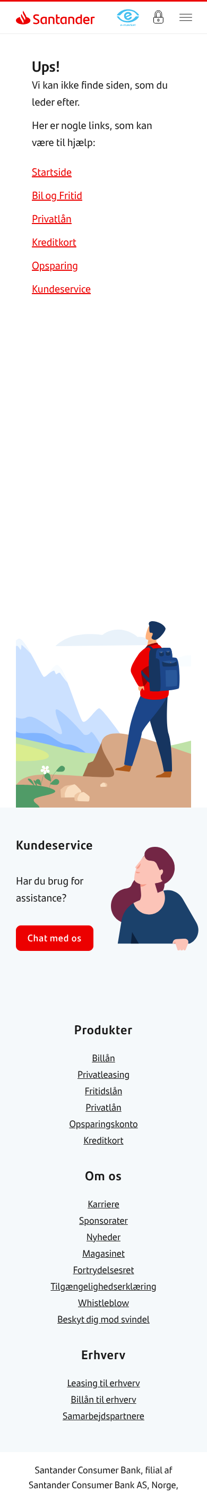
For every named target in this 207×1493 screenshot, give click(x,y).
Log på (158, 17)
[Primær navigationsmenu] (186, 17)
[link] (24, 17)
